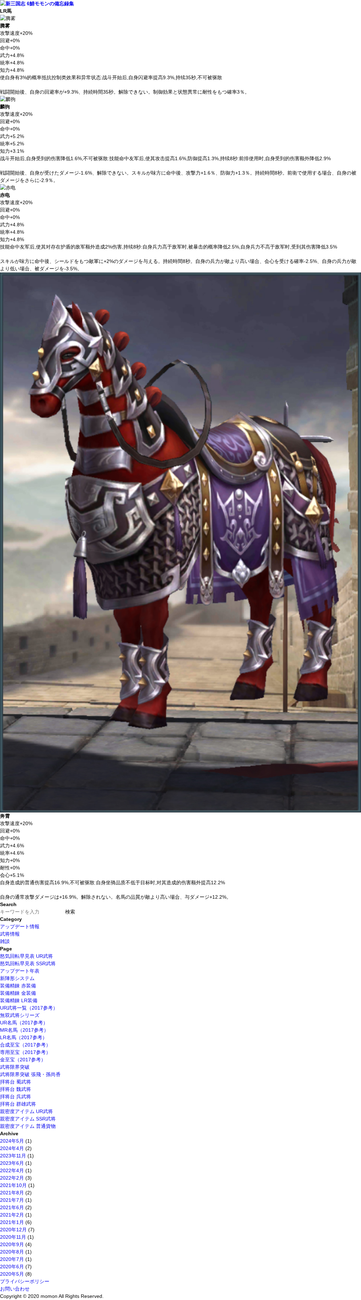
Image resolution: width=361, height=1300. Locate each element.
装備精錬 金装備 (18, 993)
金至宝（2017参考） (23, 1059)
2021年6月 (12, 1207)
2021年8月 (12, 1192)
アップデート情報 (19, 926)
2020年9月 (12, 1244)
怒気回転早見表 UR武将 (26, 956)
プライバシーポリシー (24, 1281)
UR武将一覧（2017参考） (29, 1008)
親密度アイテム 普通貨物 (28, 1126)
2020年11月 (13, 1237)
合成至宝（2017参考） (25, 1045)
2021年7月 (12, 1200)
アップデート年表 (19, 971)
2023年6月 (12, 1163)
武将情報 (10, 934)
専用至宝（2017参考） (25, 1052)
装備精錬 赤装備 (18, 985)
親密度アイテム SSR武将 (28, 1119)
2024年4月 (12, 1148)
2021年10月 (13, 1185)
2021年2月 (12, 1215)
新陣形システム (17, 978)
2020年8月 (12, 1252)
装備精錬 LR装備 (18, 1000)
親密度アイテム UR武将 (26, 1111)
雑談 (5, 941)
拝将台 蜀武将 (15, 1082)
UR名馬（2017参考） (24, 1022)
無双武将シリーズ (19, 1015)
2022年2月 (12, 1178)
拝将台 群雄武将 (18, 1104)
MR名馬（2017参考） (24, 1030)
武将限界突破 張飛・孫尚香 (30, 1074)
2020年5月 (12, 1274)
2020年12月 (13, 1229)
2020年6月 (12, 1266)
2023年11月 (13, 1155)
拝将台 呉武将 (15, 1096)
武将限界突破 (15, 1067)
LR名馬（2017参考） (23, 1037)
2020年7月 (12, 1259)
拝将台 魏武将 (15, 1089)
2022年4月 (12, 1170)
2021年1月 (12, 1222)
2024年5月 (12, 1141)
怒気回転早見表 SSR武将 (28, 963)
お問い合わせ (15, 1289)
